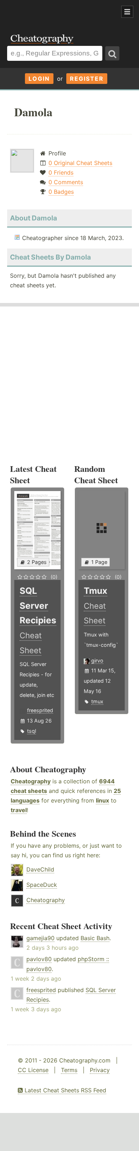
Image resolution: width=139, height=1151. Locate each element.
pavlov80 (39, 959)
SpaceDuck (41, 884)
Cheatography (31, 781)
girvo (97, 660)
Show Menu (127, 12)
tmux (97, 701)
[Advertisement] (57, 12)
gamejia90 (40, 938)
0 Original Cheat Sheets (80, 162)
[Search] (112, 53)
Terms (69, 1069)
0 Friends (60, 172)
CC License (33, 1069)
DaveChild (40, 869)
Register (87, 78)
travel (19, 810)
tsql (31, 731)
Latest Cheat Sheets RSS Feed (64, 1090)
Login (39, 78)
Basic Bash (95, 938)
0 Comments (65, 182)
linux (102, 800)
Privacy (100, 1069)
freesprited (40, 710)
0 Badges (61, 191)
